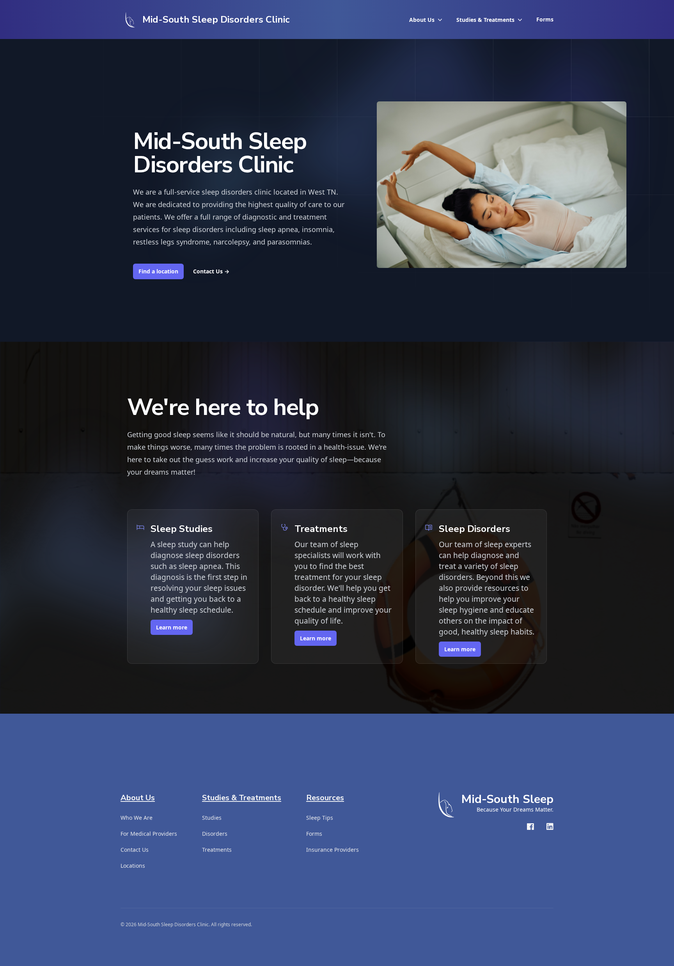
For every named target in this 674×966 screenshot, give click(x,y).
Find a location (158, 271)
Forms (544, 19)
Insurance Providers (332, 849)
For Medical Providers (149, 833)
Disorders (214, 833)
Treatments (217, 849)
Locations (133, 865)
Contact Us (211, 271)
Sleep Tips (319, 817)
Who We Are (137, 817)
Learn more (171, 627)
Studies (212, 817)
